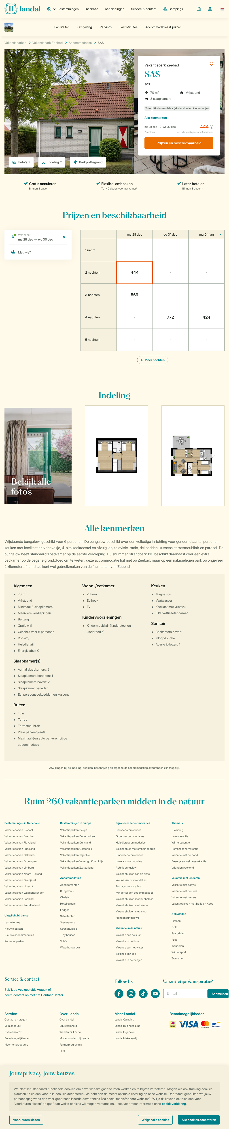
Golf (174, 927)
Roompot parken (14, 941)
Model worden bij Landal (74, 1038)
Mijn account (12, 1025)
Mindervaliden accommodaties (134, 892)
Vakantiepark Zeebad (161, 65)
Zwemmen (178, 958)
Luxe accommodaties (129, 861)
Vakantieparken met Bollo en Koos (192, 903)
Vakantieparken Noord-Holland (23, 874)
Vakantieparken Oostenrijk (76, 848)
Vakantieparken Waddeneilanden (24, 892)
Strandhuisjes (68, 928)
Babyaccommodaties (128, 830)
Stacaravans (67, 922)
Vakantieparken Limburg (19, 867)
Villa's (63, 941)
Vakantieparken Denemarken (77, 836)
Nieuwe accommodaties (19, 935)
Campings (176, 9)
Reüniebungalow (126, 867)
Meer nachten (154, 360)
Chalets (65, 897)
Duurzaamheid (68, 1025)
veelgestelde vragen (32, 989)
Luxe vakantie (180, 836)
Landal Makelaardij (125, 1038)
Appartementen (69, 884)
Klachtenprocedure (16, 1044)
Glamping (177, 830)
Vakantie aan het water (129, 947)
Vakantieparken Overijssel (20, 880)
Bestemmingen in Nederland (22, 823)
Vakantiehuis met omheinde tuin (135, 848)
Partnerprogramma (70, 1044)
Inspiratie (91, 9)
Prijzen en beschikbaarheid (179, 143)
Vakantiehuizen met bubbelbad (134, 899)
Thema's (177, 823)
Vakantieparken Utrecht (18, 886)
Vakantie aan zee (126, 953)
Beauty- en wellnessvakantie (189, 861)
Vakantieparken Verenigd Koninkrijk (81, 861)
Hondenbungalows (127, 917)
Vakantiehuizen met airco (131, 911)
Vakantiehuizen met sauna (132, 905)
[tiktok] (143, 997)
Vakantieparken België (73, 830)
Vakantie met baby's (184, 884)
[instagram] (131, 997)
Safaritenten (67, 916)
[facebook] (119, 997)
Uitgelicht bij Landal (16, 915)
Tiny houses (67, 935)
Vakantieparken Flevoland (20, 842)
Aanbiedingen (114, 9)
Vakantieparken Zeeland (19, 899)
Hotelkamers (68, 903)
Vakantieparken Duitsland (75, 842)
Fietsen (176, 920)
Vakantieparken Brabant (18, 830)
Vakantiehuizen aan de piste (133, 874)
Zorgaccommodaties (128, 886)
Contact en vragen (15, 1019)
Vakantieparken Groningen (20, 861)
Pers (62, 1050)
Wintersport (179, 952)
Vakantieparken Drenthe (19, 836)
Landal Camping (124, 1019)
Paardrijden (178, 933)
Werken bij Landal (70, 1032)
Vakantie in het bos (127, 941)
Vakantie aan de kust (128, 935)
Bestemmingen (68, 9)
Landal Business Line (127, 1025)
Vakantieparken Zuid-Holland (22, 905)
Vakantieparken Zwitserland (76, 867)
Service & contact (143, 9)
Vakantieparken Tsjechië (75, 855)
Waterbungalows (70, 947)
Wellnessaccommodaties (131, 880)
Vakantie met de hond (185, 855)
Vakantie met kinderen (186, 878)
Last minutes (12, 922)
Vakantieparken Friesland (19, 848)
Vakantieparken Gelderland (20, 855)
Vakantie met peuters (184, 891)
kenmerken (155, 117)
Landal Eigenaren (125, 1032)
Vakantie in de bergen (129, 960)
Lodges (64, 910)
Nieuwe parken (13, 928)
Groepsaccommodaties (130, 836)
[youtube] (155, 997)
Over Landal (66, 1019)
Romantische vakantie (185, 848)
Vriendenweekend (183, 867)
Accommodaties (70, 878)
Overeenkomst (13, 1032)
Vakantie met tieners (184, 897)
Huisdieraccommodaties (131, 842)
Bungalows (67, 891)
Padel (175, 939)
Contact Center (52, 995)
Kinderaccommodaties (129, 855)
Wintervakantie (181, 842)
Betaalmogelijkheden (17, 1038)
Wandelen (178, 946)
